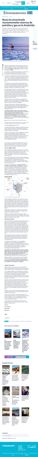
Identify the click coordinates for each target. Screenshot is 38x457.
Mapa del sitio (22, 450)
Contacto (30, 447)
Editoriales (31, 453)
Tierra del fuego (12, 8)
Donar (34, 445)
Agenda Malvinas (5, 16)
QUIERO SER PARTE (23, 3)
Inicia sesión (4, 438)
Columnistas (35, 453)
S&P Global (6, 310)
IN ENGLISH (28, 3)
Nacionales (10, 453)
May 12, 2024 (16, 125)
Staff (29, 445)
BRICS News (6, 308)
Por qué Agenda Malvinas (20, 447)
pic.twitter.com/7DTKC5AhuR (20, 123)
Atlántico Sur (22, 7)
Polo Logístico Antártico (26, 8)
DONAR (6, 321)
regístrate (9, 438)
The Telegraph (7, 306)
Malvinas (16, 453)
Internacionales (5, 453)
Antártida (10, 16)
